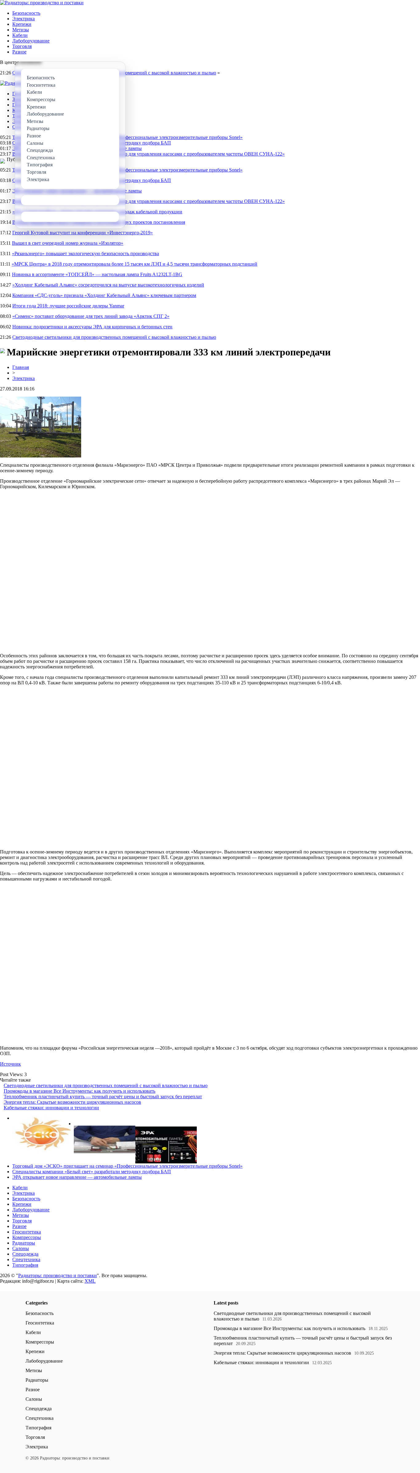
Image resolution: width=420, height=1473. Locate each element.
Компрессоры (26, 1237)
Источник (10, 1064)
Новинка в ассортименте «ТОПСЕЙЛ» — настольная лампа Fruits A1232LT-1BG (97, 274)
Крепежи (21, 24)
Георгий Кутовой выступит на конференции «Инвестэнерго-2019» (82, 232)
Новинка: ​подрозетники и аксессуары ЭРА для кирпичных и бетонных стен (92, 326)
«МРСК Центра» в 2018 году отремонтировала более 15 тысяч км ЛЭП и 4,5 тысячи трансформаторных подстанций (134, 264)
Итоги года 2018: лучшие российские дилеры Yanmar (68, 305)
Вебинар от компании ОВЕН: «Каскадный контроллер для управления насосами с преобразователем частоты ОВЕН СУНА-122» (148, 153)
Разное (19, 51)
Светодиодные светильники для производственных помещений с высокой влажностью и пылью (114, 337)
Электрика (23, 18)
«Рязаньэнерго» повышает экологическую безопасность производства (85, 253)
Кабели (20, 35)
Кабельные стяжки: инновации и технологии (51, 1107)
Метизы (20, 29)
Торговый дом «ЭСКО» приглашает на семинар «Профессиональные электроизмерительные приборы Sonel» (127, 137)
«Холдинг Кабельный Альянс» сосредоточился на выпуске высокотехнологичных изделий (108, 284)
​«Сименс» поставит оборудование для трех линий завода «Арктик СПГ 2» (90, 316)
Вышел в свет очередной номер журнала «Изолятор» (67, 243)
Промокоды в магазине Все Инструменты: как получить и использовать (79, 1091)
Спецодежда (25, 1254)
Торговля (22, 46)
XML (90, 1281)
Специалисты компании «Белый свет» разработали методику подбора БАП (91, 1171)
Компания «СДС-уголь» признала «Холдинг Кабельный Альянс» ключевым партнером (104, 295)
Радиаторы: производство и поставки (57, 1275)
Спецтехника (26, 1259)
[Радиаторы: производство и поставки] (42, 2)
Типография (25, 1265)
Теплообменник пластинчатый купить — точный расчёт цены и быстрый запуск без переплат (103, 1096)
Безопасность (26, 13)
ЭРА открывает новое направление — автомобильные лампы (77, 1177)
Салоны (20, 1248)
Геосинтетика (26, 1231)
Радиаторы (23, 1242)
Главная (20, 367)
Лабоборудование (31, 40)
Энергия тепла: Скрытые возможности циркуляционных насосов (72, 1102)
